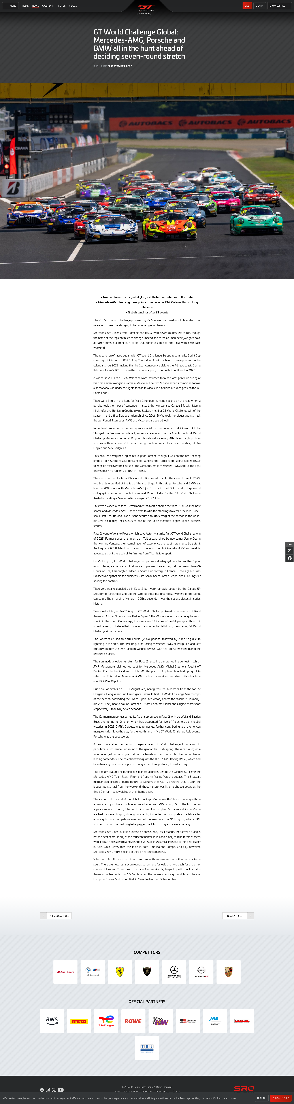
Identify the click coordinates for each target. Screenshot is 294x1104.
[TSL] (147, 1048)
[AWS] (52, 1021)
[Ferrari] (120, 972)
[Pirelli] (79, 1021)
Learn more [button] (229, 1098)
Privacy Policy (162, 1091)
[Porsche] (229, 972)
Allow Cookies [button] (281, 1098)
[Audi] (65, 972)
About (117, 1091)
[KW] (161, 1021)
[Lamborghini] (147, 972)
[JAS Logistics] (215, 1021)
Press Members (131, 1091)
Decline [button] (261, 1098)
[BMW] (93, 972)
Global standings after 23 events (148, 312)
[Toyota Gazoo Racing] (188, 1021)
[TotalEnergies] (106, 1021)
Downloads (147, 1091)
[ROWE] (133, 1021)
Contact (176, 1091)
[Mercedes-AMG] (174, 972)
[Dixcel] (242, 1021)
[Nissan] (201, 972)
